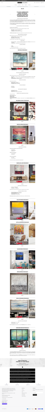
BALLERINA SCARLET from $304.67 (22, 100)
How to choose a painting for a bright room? (22, 364)
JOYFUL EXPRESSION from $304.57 (22, 222)
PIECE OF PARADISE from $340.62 (22, 298)
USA (42, 0)
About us (23, 389)
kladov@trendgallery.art (5, 400)
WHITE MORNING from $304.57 (22, 271)
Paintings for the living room (22, 363)
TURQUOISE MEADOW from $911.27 (22, 327)
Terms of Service (24, 396)
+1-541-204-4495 (37, 2)
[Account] (41, 2)
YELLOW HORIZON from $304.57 (22, 199)
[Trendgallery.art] (22, 2)
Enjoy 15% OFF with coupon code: (21, 0)
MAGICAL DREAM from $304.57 (22, 124)
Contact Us (23, 390)
